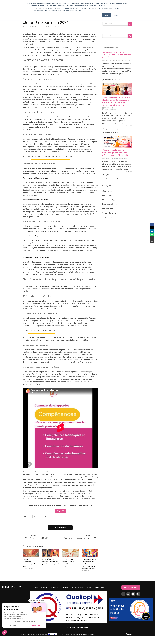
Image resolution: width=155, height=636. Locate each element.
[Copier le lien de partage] (152, 241)
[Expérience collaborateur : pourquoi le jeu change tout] (31, 553)
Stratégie (106, 217)
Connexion (130, 634)
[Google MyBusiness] (123, 594)
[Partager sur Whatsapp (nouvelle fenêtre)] (152, 234)
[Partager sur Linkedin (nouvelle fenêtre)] (152, 231)
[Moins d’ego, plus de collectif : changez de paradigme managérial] (50, 553)
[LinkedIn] (128, 594)
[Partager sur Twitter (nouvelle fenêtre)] (152, 227)
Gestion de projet (109, 208)
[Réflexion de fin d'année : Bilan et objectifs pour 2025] (70, 553)
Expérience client (109, 204)
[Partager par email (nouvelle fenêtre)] (152, 238)
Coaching (106, 191)
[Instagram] (138, 594)
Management (107, 200)
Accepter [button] (106, 15)
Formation (106, 195)
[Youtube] (133, 594)
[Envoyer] (130, 24)
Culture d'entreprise (110, 213)
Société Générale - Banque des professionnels (83, 634)
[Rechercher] (130, 36)
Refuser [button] (116, 15)
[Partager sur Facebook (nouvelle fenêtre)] (152, 224)
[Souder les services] (117, 89)
